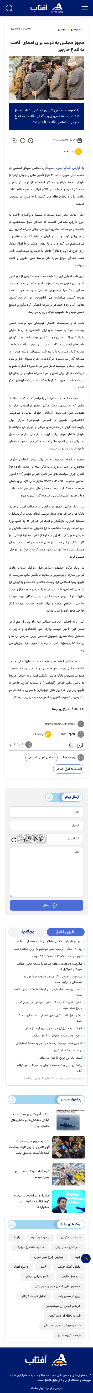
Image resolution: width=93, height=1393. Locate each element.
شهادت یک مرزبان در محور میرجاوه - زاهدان (54, 1028)
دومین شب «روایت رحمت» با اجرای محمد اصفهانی (49, 1043)
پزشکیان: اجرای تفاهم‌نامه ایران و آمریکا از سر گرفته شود (50, 1068)
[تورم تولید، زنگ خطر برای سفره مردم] (67, 1174)
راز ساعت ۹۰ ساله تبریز (68, 1050)
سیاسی (75, 29)
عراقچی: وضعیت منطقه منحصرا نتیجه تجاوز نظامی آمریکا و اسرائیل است (49, 966)
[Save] (80, 745)
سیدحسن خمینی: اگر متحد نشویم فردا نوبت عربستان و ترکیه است (53, 979)
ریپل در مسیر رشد (69, 1296)
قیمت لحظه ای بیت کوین (64, 1315)
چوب (77, 1257)
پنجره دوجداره (40, 1237)
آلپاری (43, 1267)
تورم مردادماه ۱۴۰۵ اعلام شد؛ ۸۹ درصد (57, 956)
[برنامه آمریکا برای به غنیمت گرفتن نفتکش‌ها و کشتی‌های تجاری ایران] (67, 1119)
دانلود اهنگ (20, 1267)
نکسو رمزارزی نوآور (37, 1276)
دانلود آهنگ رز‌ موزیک (30, 1247)
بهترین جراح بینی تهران (48, 1257)
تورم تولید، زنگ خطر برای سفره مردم (32, 1174)
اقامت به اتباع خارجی (69, 769)
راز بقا (16, 1237)
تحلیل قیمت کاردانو (33, 1296)
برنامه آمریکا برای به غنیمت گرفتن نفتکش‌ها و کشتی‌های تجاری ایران (30, 1120)
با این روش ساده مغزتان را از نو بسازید (57, 1035)
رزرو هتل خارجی (71, 1276)
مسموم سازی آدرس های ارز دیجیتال (58, 1286)
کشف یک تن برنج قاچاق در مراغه (61, 1058)
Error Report (67, 734)
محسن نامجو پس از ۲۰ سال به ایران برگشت (53, 1078)
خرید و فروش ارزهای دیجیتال (62, 1325)
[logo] (47, 7)
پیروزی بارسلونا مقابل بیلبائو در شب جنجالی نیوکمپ (49, 941)
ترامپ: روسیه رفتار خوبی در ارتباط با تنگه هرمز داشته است (48, 992)
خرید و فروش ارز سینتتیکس (63, 1306)
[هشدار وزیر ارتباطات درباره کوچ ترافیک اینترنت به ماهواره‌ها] (67, 1201)
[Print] (71, 744)
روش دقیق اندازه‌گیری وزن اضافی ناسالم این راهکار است (50, 1018)
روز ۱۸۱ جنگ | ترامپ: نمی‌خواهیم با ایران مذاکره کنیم (48, 949)
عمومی (62, 29)
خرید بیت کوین (71, 1237)
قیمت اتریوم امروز (69, 1335)
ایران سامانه (37, 1388)
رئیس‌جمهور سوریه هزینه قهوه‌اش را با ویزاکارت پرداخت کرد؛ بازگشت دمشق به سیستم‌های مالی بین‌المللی (29, 1147)
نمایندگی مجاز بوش (68, 1247)
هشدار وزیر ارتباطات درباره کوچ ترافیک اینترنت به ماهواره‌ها (32, 1201)
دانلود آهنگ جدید (69, 1267)
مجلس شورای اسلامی (41, 757)
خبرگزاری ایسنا (61, 709)
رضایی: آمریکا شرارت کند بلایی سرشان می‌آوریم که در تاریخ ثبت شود (49, 1005)
